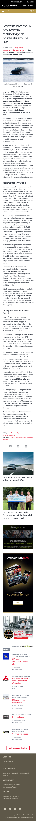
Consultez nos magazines (10, 796)
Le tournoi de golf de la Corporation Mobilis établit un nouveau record (18, 515)
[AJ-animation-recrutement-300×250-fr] (18, 549)
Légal (14, 815)
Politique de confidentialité (25, 815)
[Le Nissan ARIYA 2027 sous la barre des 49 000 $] (18, 463)
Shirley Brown (18, 48)
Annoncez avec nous (9, 764)
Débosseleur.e (18, 717)
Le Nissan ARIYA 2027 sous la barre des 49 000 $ (17, 479)
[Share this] (18, 446)
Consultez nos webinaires (10, 798)
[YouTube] (20, 808)
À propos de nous (8, 761)
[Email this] (10, 446)
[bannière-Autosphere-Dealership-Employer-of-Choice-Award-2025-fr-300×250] (18, 641)
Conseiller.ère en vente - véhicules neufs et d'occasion (21, 680)
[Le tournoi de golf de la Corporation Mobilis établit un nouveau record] (18, 498)
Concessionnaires (19, 50)
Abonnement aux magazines (11, 785)
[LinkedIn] (15, 808)
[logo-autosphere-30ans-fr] (9, 6)
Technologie (22, 437)
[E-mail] (5, 808)
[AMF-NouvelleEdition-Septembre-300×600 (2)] (18, 612)
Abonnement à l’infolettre (10, 787)
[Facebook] (10, 808)
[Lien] (18, 646)
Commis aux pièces (20, 734)
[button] (33, 6)
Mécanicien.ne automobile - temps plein (20, 661)
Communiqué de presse (19, 433)
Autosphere (7, 50)
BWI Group (14, 437)
